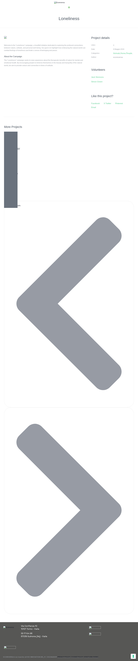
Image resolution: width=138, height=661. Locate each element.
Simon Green (97, 82)
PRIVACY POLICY (64, 657)
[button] (69, 7)
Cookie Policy (77, 657)
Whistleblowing (91, 657)
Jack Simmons (97, 77)
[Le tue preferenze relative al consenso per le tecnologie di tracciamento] (133, 656)
